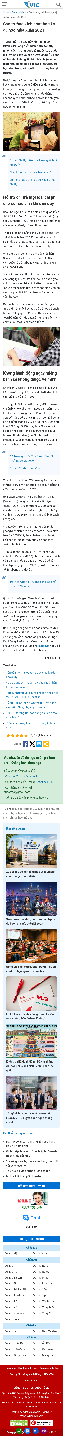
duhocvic (43, 645)
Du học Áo (11, 1271)
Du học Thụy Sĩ (42, 1313)
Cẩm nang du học (49, 1368)
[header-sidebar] (58, 4)
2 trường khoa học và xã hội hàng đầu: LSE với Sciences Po (32, 1163)
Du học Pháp (40, 1277)
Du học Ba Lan (13, 1277)
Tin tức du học (18, 12)
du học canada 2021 (26, 808)
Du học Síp (39, 1295)
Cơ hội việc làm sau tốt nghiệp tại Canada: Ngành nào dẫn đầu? (32, 1153)
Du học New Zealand (45, 1331)
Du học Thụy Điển (44, 1307)
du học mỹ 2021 (24, 817)
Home (6, 12)
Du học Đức (12, 1301)
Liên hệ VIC (31, 1380)
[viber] (44, 1431)
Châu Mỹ (31, 1247)
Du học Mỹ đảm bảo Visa (25, 468)
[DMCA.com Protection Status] (19, 1424)
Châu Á (31, 1337)
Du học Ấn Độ (41, 1343)
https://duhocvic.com (31, 1416)
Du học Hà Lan (13, 1307)
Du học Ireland (13, 1319)
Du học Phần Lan (43, 1283)
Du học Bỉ (10, 1283)
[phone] (19, 1431)
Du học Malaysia (43, 1355)
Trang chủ (10, 1368)
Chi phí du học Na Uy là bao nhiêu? (31, 172)
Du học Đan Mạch (15, 1295)
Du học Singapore (15, 1355)
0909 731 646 (45, 782)
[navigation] (4, 4)
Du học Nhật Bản (15, 1343)
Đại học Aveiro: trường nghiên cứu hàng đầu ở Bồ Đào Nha (30, 1144)
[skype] (25, 1218)
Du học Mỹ (11, 1253)
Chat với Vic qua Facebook (21, 776)
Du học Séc (40, 1289)
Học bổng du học (27, 1368)
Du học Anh (12, 1265)
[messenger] (27, 1431)
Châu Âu (31, 1259)
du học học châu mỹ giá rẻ (30, 813)
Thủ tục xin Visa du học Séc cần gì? (28, 1170)
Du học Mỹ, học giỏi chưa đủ (23, 1176)
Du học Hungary (14, 1313)
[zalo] (36, 1431)
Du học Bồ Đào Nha (16, 1289)
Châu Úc (31, 1325)
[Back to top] (58, 1431)
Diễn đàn (48, 1374)
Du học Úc (11, 1331)
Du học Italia (40, 1265)
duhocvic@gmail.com (28, 1412)
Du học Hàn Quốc (15, 1349)
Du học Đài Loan (43, 1349)
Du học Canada (42, 1253)
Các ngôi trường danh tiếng (25, 1374)
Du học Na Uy (41, 1271)
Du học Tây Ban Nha (45, 1301)
